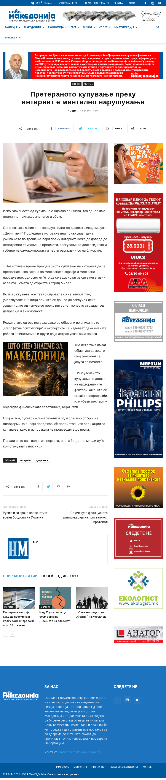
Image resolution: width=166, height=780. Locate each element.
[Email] (58, 486)
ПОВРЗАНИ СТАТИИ (20, 576)
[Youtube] (159, 3)
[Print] (68, 486)
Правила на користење (124, 767)
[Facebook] (145, 3)
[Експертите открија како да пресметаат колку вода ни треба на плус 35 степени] (19, 598)
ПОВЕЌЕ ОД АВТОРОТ (61, 576)
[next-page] (12, 634)
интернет (25, 460)
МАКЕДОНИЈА (33, 27)
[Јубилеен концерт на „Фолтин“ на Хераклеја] (92, 598)
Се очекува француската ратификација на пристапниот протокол (85, 517)
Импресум (62, 767)
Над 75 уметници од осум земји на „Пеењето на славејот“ (55, 617)
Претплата (98, 767)
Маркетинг (80, 767)
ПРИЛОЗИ (11, 37)
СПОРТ (103, 27)
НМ (74, 111)
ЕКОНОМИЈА (56, 27)
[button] (158, 27)
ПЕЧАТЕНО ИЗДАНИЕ (97, 3)
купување (42, 460)
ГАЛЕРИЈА (11, 27)
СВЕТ (73, 27)
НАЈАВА (131, 3)
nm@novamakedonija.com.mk (79, 752)
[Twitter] (48, 486)
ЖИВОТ (88, 27)
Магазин (88, 84)
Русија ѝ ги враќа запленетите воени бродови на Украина (25, 515)
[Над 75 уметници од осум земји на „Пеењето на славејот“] (55, 598)
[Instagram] (152, 3)
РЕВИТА (118, 3)
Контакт (148, 767)
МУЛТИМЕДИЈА (124, 27)
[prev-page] (5, 634)
